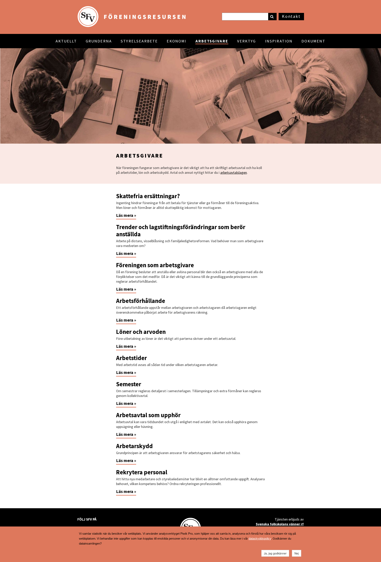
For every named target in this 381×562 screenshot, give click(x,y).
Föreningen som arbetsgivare (155, 265)
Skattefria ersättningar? (148, 196)
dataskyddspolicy (260, 538)
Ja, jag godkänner (275, 553)
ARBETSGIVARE (211, 41)
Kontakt (291, 16)
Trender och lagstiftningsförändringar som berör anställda (180, 230)
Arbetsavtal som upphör (148, 415)
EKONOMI (176, 41)
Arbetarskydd (134, 446)
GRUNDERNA (99, 41)
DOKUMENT (313, 41)
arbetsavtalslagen (233, 172)
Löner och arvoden (141, 331)
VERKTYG (246, 41)
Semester (128, 384)
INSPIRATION (279, 41)
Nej (296, 553)
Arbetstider (131, 358)
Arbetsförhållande (140, 301)
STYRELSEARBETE (139, 41)
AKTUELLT (66, 41)
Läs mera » (126, 215)
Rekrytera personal (141, 472)
